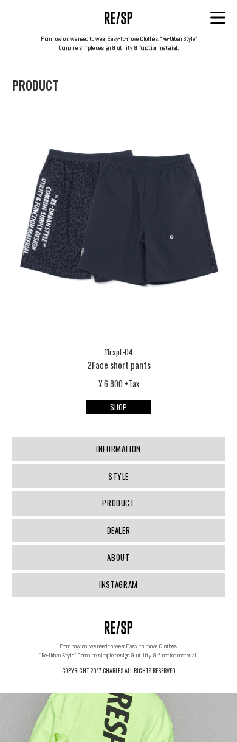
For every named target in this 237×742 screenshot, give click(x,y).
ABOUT (118, 557)
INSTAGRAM (118, 584)
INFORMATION (118, 449)
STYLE (118, 476)
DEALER (119, 530)
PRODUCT (118, 503)
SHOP (118, 407)
